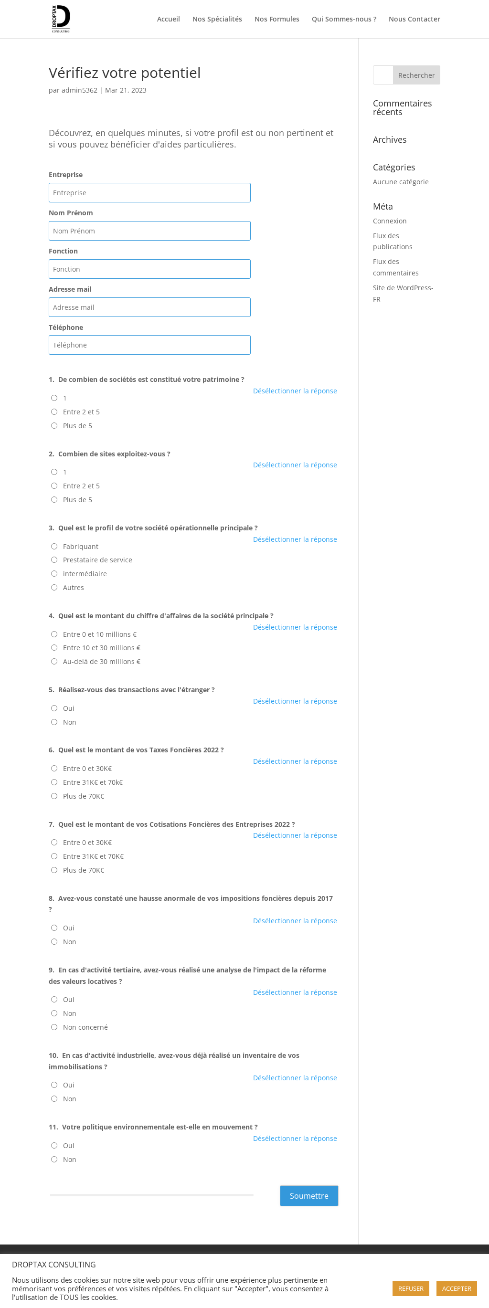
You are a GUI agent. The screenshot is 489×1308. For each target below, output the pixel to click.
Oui (68, 708)
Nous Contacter (414, 19)
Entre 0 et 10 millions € (100, 634)
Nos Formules (277, 19)
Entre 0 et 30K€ (87, 768)
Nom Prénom (71, 212)
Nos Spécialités (217, 19)
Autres (73, 587)
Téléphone (66, 327)
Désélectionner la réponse (295, 390)
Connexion (390, 220)
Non (69, 722)
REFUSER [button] (411, 1288)
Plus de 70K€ (83, 796)
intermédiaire (85, 573)
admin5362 (79, 90)
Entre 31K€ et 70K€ (93, 856)
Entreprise (66, 174)
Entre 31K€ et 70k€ (93, 782)
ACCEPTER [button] (456, 1288)
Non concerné (85, 1027)
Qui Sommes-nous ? (344, 19)
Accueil (168, 19)
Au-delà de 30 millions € (101, 661)
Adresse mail (70, 289)
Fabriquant (80, 546)
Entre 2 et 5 (81, 411)
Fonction (63, 250)
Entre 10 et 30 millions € (101, 647)
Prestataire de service (97, 559)
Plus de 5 (77, 425)
